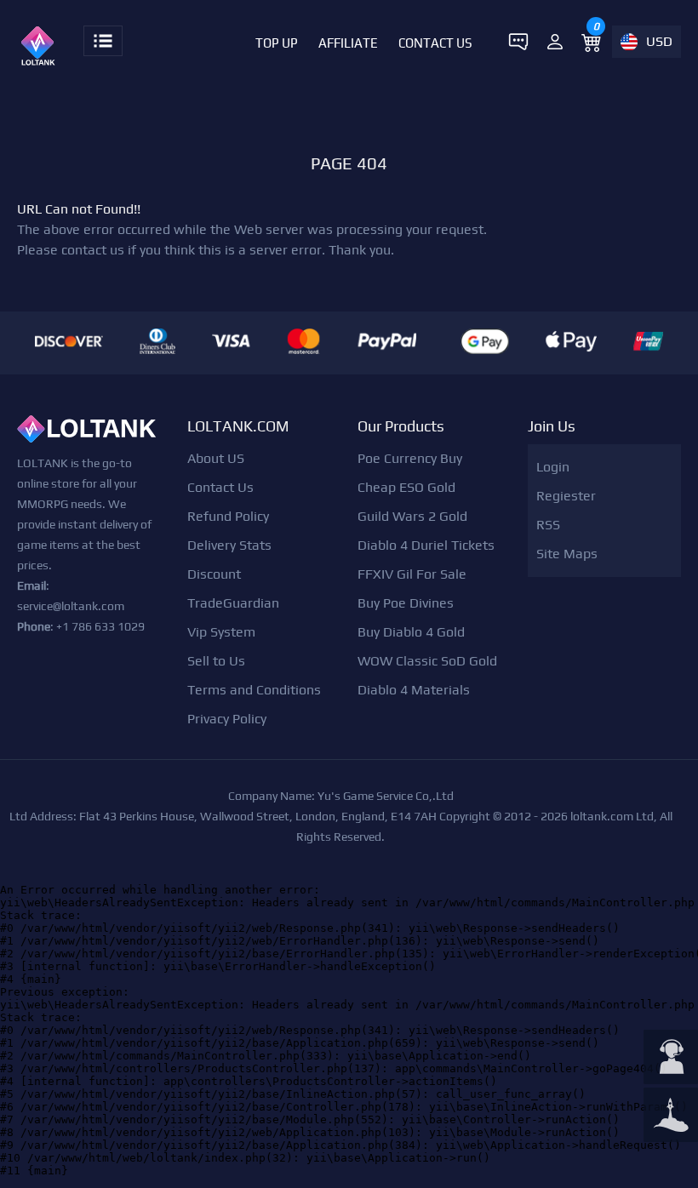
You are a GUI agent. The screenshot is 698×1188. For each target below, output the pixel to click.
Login (552, 467)
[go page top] (671, 1116)
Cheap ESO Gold (406, 487)
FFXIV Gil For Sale (412, 574)
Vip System (221, 632)
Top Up (276, 43)
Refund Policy (228, 516)
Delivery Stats (229, 545)
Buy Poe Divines (406, 603)
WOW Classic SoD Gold (427, 661)
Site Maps (567, 553)
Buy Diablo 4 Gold (411, 632)
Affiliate (348, 43)
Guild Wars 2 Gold (412, 516)
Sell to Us (216, 661)
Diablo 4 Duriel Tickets (426, 545)
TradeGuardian (233, 603)
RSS (548, 525)
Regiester (566, 496)
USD (659, 41)
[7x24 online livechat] (671, 1059)
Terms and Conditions (254, 690)
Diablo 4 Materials (414, 690)
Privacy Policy (226, 719)
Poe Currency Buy (410, 458)
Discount (214, 574)
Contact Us (435, 43)
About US (215, 458)
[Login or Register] (555, 42)
